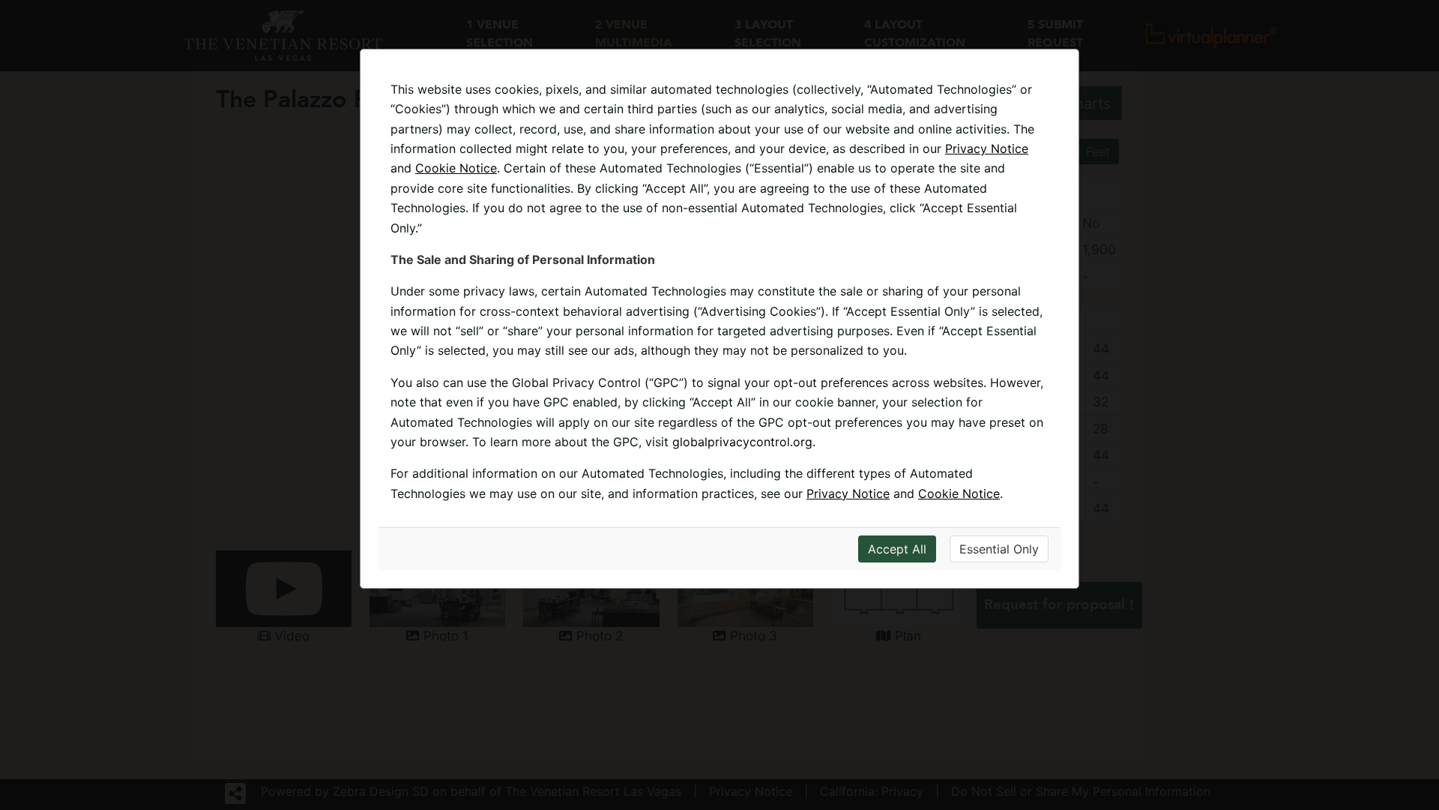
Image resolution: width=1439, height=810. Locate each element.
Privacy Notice (986, 148)
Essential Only (999, 549)
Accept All (897, 549)
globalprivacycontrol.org (742, 441)
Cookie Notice (456, 168)
